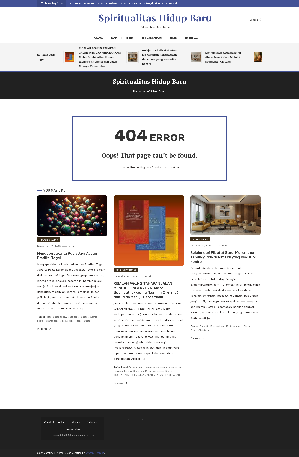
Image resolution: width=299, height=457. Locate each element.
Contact (61, 422)
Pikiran (247, 326)
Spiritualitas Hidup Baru (155, 17)
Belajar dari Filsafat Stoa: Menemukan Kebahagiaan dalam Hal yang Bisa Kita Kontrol (154, 57)
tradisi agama (132, 3)
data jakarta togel (56, 317)
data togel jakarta (77, 317)
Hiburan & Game (48, 239)
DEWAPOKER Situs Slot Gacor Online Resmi (134, 420)
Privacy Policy (72, 429)
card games (129, 367)
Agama (98, 38)
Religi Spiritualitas (125, 269)
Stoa (193, 330)
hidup (130, 38)
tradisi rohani (108, 3)
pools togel (68, 321)
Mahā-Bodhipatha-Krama (158, 371)
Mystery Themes (94, 453)
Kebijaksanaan (233, 326)
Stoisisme (204, 330)
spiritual (191, 38)
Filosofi (204, 326)
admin (72, 246)
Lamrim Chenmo (133, 371)
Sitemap (75, 422)
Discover (42, 328)
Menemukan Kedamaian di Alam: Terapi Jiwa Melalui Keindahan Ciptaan (217, 57)
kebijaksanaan (151, 38)
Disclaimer (91, 422)
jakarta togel (52, 321)
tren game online (83, 3)
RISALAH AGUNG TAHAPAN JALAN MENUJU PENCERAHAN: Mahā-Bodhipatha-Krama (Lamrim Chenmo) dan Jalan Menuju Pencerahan (95, 57)
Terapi (172, 3)
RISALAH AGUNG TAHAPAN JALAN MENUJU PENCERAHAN (147, 375)
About (47, 422)
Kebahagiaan (217, 326)
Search (253, 19)
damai (114, 38)
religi (173, 38)
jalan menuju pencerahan (152, 367)
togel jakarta (154, 3)
